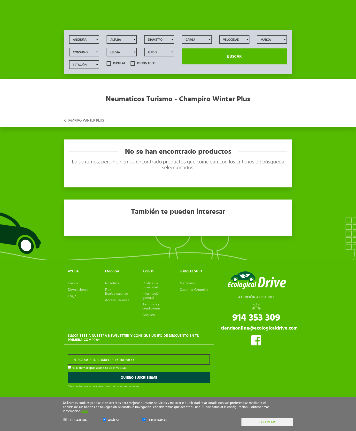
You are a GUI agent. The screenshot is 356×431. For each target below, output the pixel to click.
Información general (151, 296)
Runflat (118, 63)
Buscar (234, 56)
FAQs (72, 296)
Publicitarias (157, 420)
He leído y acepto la (98, 367)
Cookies (148, 315)
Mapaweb (187, 283)
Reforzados (145, 63)
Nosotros (112, 283)
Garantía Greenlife (194, 290)
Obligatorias (78, 420)
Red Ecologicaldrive (116, 292)
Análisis (114, 420)
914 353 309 (256, 318)
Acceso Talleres (117, 300)
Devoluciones (78, 290)
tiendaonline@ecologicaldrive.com (259, 328)
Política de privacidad (150, 285)
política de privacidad (112, 367)
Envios (73, 283)
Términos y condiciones (151, 306)
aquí (84, 411)
